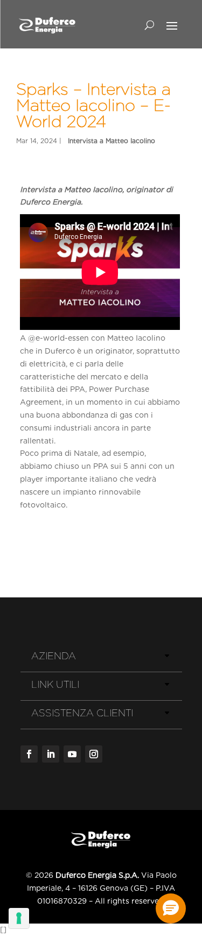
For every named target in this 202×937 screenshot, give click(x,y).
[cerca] (149, 25)
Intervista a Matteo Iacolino (111, 141)
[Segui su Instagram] (93, 754)
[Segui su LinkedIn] (50, 754)
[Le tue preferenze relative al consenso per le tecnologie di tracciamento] (19, 918)
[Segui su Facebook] (29, 754)
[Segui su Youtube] (72, 754)
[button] (171, 908)
